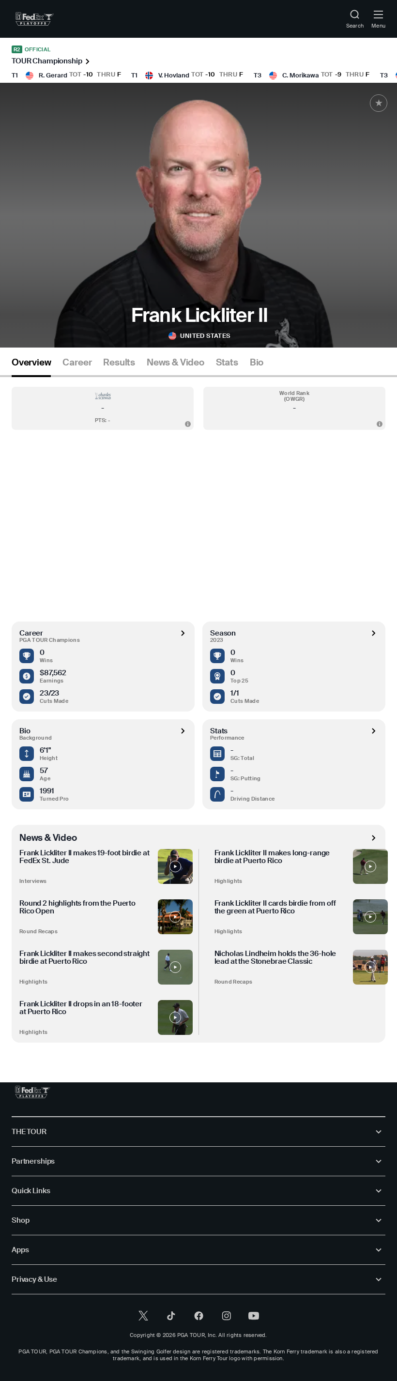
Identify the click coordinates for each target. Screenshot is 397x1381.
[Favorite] (378, 103)
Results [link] (119, 362)
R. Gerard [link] (53, 75)
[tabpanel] (198, 710)
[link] (35, 19)
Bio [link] (256, 362)
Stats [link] (227, 362)
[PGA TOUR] (33, 1092)
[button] (103, 408)
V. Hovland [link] (173, 75)
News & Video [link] (175, 362)
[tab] (31, 366)
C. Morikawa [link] (300, 75)
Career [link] (77, 362)
